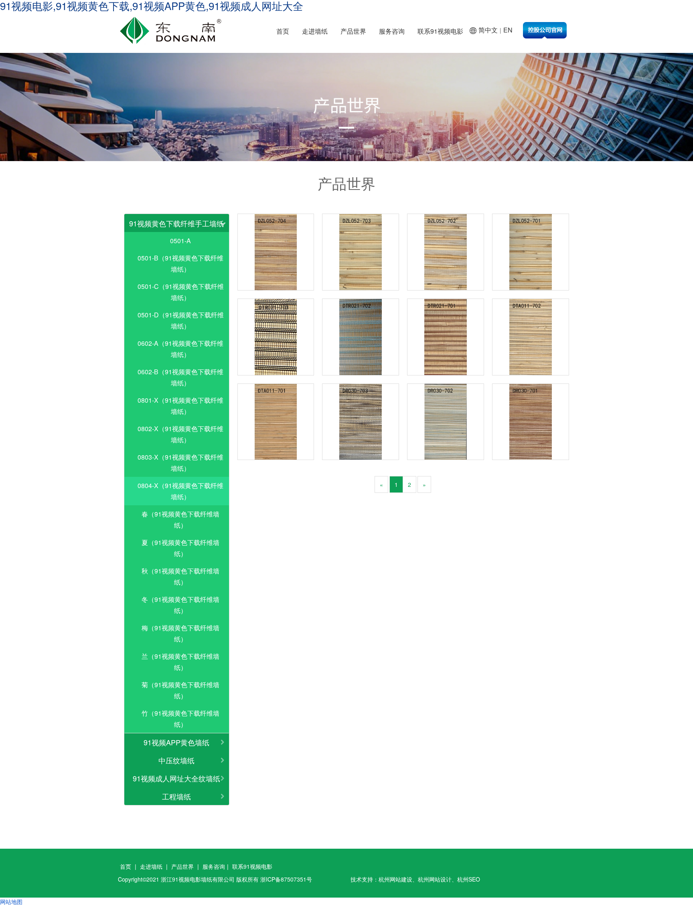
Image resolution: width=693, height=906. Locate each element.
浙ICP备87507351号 (286, 879)
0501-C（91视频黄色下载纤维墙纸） (181, 292)
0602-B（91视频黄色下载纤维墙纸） (180, 377)
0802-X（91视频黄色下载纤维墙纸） (180, 434)
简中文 (488, 29)
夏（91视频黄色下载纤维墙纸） (180, 548)
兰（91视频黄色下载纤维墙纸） (180, 662)
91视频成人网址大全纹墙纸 (176, 778)
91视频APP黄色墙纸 (176, 742)
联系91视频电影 (440, 31)
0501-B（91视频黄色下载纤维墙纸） (180, 263)
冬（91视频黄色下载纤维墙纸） (180, 605)
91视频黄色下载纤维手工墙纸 (176, 223)
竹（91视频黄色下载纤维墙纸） (180, 718)
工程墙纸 (176, 796)
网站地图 (11, 902)
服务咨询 (392, 31)
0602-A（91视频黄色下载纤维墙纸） (180, 349)
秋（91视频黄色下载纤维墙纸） (180, 576)
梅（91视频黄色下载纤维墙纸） (180, 633)
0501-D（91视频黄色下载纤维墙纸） (181, 320)
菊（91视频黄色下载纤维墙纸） (180, 690)
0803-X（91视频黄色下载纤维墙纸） (180, 462)
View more (275, 252)
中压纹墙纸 (176, 760)
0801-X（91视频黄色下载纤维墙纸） (180, 405)
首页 (282, 31)
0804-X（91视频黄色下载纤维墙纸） (180, 491)
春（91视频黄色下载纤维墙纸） (180, 519)
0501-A (180, 240)
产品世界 (353, 31)
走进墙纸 (315, 31)
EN (508, 29)
